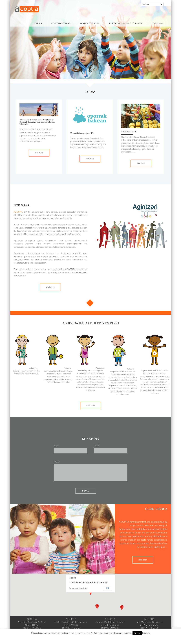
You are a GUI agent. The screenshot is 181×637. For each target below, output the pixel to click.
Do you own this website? (78, 588)
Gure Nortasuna (61, 24)
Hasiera (37, 24)
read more (39, 153)
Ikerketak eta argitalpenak (125, 24)
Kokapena (157, 24)
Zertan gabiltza (90, 24)
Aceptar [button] (137, 633)
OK (107, 588)
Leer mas (146, 633)
